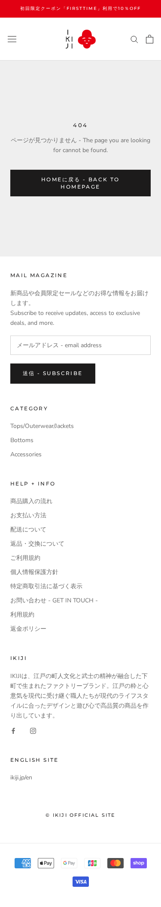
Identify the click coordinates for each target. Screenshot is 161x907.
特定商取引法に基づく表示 (46, 586)
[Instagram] (33, 730)
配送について (28, 529)
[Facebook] (13, 730)
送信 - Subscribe (53, 373)
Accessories (26, 454)
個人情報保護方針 (34, 572)
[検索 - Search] (134, 39)
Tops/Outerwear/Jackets (42, 426)
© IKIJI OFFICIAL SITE (80, 815)
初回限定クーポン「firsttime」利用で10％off (80, 8)
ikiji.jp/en (21, 777)
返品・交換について (37, 544)
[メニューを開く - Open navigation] (12, 39)
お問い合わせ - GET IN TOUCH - (54, 600)
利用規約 (22, 615)
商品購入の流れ (31, 501)
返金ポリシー (28, 629)
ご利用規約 (25, 558)
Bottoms (21, 440)
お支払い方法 (28, 515)
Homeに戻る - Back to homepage (80, 183)
